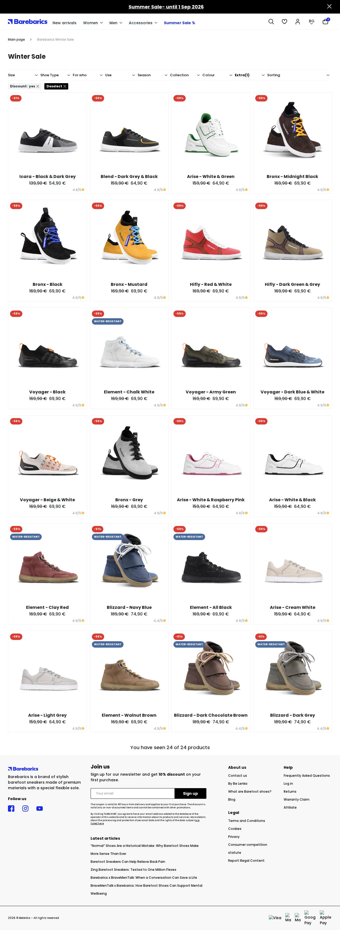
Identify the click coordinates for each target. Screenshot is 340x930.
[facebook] (11, 808)
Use (108, 75)
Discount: (22, 86)
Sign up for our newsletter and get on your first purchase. (146, 777)
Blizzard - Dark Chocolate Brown (211, 715)
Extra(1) (242, 75)
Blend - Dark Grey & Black (129, 176)
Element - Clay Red (47, 607)
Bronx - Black (47, 284)
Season (144, 75)
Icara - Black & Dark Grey (47, 176)
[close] (329, 7)
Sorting (273, 75)
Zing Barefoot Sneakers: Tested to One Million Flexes (133, 869)
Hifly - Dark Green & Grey (292, 284)
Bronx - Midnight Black (292, 176)
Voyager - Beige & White (47, 500)
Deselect (54, 86)
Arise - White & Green (211, 176)
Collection (179, 75)
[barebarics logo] (27, 21)
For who (80, 75)
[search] (271, 21)
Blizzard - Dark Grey (292, 715)
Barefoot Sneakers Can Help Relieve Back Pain (128, 861)
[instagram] (25, 808)
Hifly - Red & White (211, 284)
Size (11, 75)
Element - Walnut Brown (129, 715)
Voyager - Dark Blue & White (292, 392)
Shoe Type (49, 75)
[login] (297, 21)
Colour (208, 75)
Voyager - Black (47, 392)
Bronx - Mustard (129, 284)
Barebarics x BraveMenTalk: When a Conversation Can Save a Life (144, 877)
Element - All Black (211, 607)
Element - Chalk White (129, 392)
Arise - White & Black (292, 500)
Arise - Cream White (292, 607)
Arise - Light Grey (47, 715)
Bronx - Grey (129, 500)
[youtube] (39, 808)
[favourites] (284, 21)
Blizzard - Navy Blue (129, 607)
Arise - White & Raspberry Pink (211, 500)
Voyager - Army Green (211, 392)
